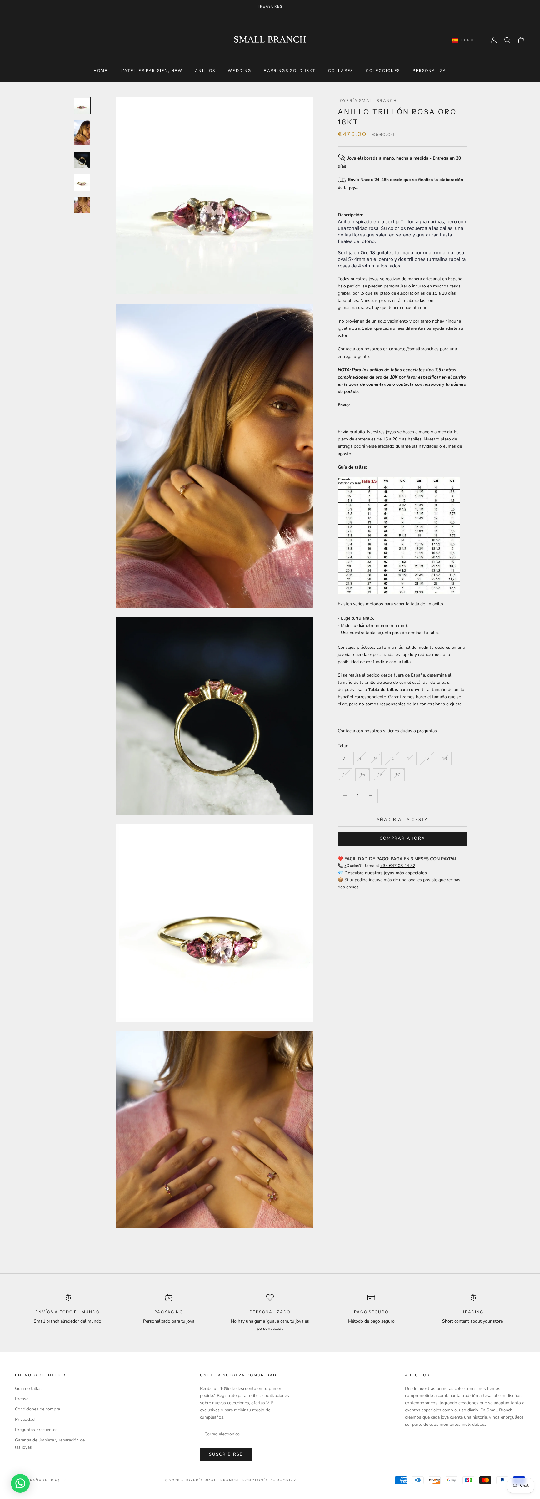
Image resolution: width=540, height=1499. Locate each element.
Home (101, 70)
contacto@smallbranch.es (414, 349)
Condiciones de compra (37, 1409)
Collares (340, 70)
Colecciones (383, 70)
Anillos (205, 70)
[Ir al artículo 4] (82, 182)
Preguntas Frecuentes (36, 1430)
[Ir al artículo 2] (82, 132)
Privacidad (25, 1419)
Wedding (239, 70)
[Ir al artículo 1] (82, 105)
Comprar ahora (402, 838)
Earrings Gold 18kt (290, 70)
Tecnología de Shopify (268, 1480)
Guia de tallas (28, 1388)
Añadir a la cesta (402, 819)
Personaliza (429, 70)
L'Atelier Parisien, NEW (152, 70)
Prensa (21, 1399)
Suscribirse (226, 1454)
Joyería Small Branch (367, 100)
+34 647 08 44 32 (397, 866)
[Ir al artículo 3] (82, 160)
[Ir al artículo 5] (82, 205)
